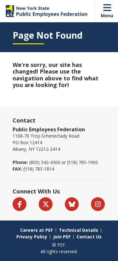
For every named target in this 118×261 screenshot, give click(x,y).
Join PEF (61, 237)
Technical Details (78, 230)
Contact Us (89, 237)
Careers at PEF (36, 230)
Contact (24, 120)
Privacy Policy (31, 237)
